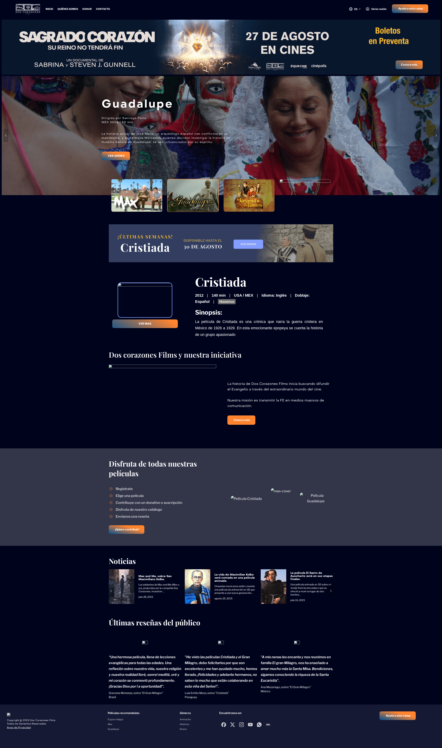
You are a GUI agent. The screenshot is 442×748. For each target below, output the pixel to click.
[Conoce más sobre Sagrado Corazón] (221, 47)
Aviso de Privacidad (19, 727)
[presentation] (5, 135)
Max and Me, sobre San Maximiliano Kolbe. (155, 577)
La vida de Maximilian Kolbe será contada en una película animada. (234, 577)
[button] (410, 8)
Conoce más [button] (409, 64)
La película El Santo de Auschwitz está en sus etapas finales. (311, 576)
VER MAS (144, 323)
